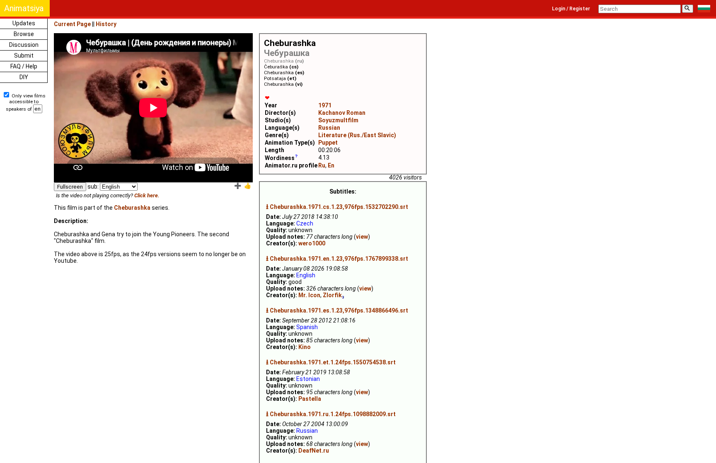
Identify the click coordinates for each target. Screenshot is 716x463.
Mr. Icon (309, 295)
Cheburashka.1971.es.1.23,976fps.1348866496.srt (339, 310)
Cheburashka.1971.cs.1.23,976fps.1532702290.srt (339, 207)
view (362, 236)
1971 (324, 105)
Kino (304, 347)
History (106, 24)
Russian (329, 127)
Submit (24, 55)
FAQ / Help (23, 66)
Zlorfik (332, 295)
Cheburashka (132, 207)
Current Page (72, 24)
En (331, 165)
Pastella (309, 398)
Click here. (147, 195)
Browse (24, 34)
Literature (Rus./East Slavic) (357, 135)
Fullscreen (70, 187)
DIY (23, 77)
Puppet (328, 142)
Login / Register (571, 9)
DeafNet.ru (313, 450)
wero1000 (311, 243)
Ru (321, 165)
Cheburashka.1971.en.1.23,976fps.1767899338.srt (339, 258)
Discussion (24, 44)
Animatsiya (24, 8)
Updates (23, 23)
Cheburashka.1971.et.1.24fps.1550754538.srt (333, 362)
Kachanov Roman (341, 112)
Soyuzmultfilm (338, 120)
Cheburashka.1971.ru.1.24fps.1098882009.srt (333, 414)
